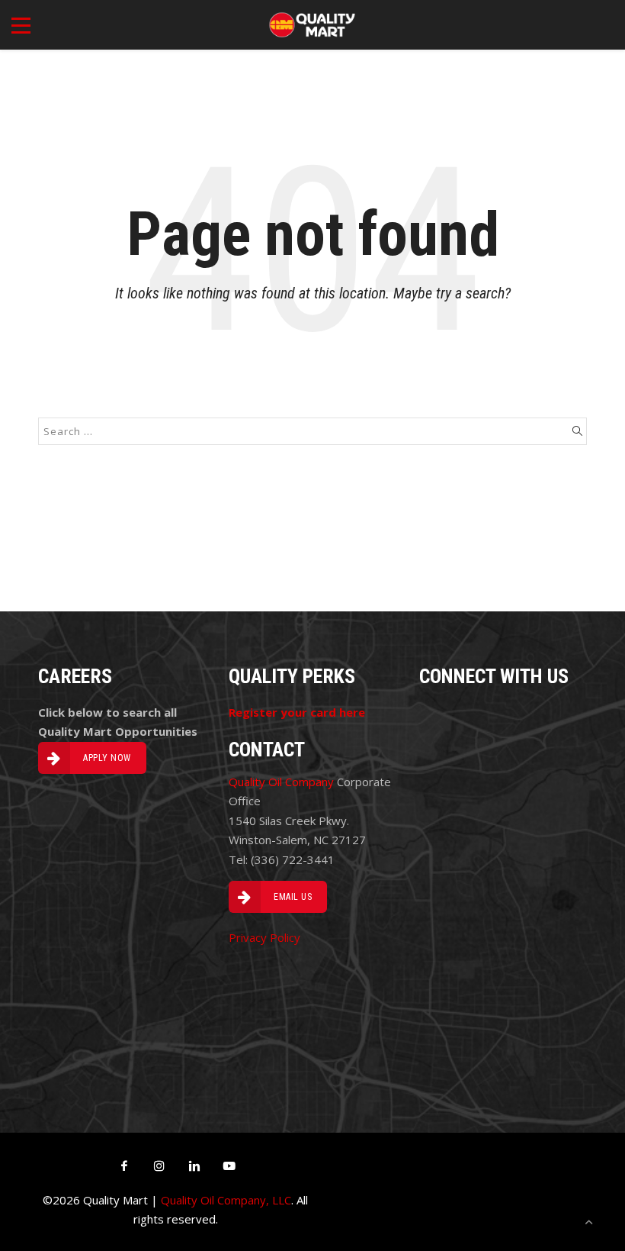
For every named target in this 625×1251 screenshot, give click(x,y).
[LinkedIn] (194, 1165)
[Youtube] (229, 1165)
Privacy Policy (264, 937)
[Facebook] (124, 1165)
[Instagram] (159, 1165)
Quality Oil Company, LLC (226, 1199)
